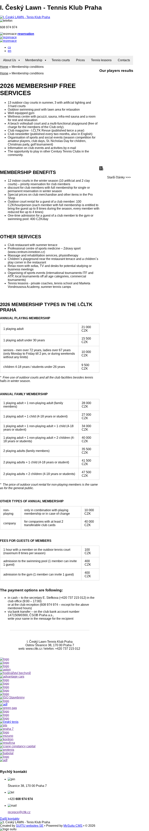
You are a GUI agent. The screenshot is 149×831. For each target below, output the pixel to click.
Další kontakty (9, 818)
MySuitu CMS (72, 825)
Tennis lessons (101, 60)
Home (4, 66)
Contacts (124, 60)
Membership (33, 60)
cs (9, 47)
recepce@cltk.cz (19, 812)
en (9, 50)
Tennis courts (61, 60)
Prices (80, 60)
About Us (9, 60)
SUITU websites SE (29, 825)
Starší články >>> (119, 177)
